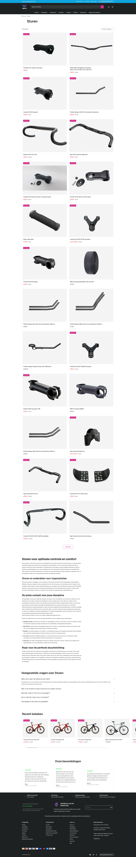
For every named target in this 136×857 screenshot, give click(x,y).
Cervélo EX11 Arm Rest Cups (79, 494)
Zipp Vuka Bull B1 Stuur (30, 494)
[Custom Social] (96, 854)
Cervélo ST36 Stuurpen (30, 112)
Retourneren (49, 827)
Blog (71, 843)
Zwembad (72, 835)
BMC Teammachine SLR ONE (114, 739)
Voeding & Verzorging (27, 839)
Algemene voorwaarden (51, 833)
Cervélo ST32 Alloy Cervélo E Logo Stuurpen (37, 197)
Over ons (72, 824)
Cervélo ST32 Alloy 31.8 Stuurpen (80, 197)
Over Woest (87, 1)
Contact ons (97, 838)
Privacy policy (49, 835)
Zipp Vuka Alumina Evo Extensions (80, 536)
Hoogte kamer (73, 833)
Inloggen (95, 1)
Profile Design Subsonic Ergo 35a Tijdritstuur (37, 366)
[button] (112, 7)
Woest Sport (27, 854)
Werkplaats (72, 827)
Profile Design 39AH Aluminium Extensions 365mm (86, 324)
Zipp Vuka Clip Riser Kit (77, 451)
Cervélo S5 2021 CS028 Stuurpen (80, 366)
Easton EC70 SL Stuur (30, 154)
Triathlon (24, 835)
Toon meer (68, 546)
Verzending (48, 829)
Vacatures (72, 841)
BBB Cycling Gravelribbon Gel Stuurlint (82, 282)
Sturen (28, 16)
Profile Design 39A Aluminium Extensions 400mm (39, 451)
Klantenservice (79, 1)
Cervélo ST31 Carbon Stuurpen (32, 68)
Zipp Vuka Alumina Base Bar (79, 154)
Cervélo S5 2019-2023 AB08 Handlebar (36, 536)
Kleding (24, 833)
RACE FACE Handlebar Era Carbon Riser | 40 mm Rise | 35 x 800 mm (81, 69)
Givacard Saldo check (51, 831)
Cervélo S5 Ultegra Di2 (57, 739)
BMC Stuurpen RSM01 (77, 409)
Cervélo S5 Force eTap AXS (31, 739)
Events (71, 839)
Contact (48, 824)
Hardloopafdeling (74, 831)
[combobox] (67, 7)
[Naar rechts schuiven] (131, 733)
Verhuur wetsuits (74, 837)
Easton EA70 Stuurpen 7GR (31, 409)
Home (24, 16)
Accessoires (25, 829)
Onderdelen (25, 827)
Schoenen (24, 831)
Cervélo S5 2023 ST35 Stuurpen (80, 239)
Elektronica (24, 837)
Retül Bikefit (73, 829)
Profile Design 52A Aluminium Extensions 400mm (39, 324)
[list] (68, 777)
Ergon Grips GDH (28, 239)
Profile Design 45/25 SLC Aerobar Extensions (84, 112)
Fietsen (24, 824)
